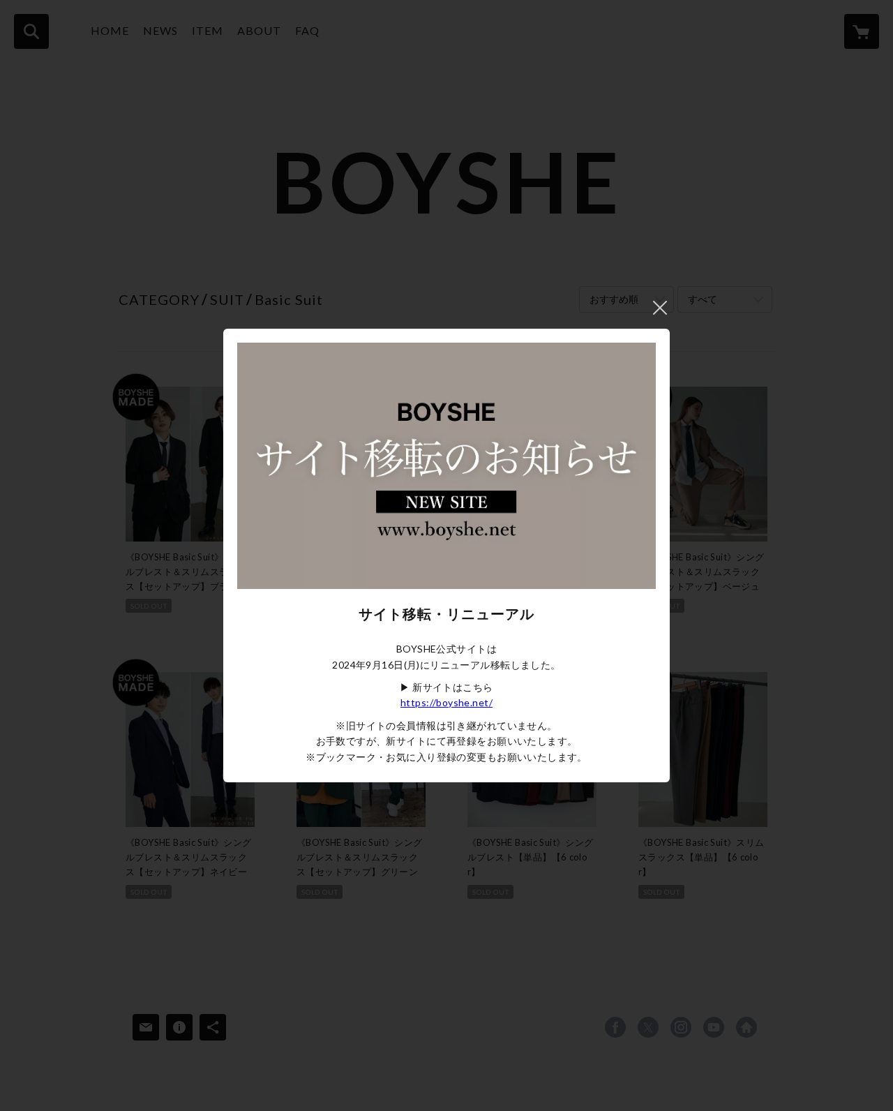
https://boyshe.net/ (446, 702)
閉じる (660, 308)
